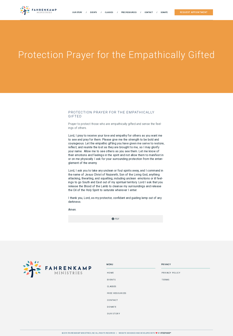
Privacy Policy (171, 273)
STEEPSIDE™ (165, 333)
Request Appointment (194, 12)
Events (93, 12)
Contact (149, 12)
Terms (165, 280)
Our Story (77, 12)
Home (110, 273)
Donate (164, 12)
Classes (109, 12)
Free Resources (129, 12)
